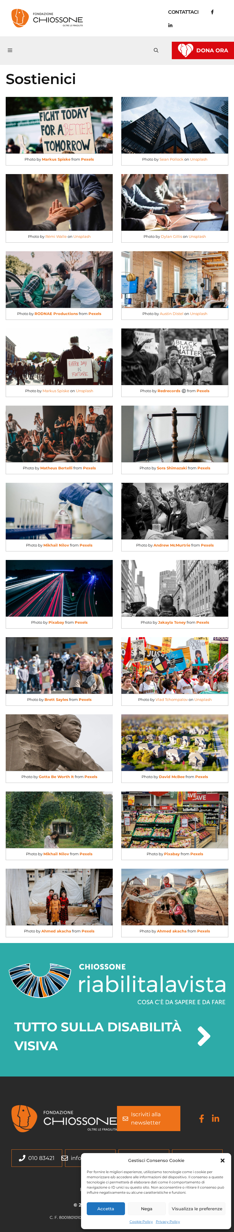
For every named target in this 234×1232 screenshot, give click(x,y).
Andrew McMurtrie (172, 545)
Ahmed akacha (56, 931)
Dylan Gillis (171, 236)
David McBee (172, 776)
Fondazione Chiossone (126, 18)
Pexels (87, 159)
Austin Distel (171, 313)
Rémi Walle (56, 236)
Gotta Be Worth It (56, 776)
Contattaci (183, 12)
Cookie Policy (141, 1221)
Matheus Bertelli (56, 468)
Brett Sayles (56, 699)
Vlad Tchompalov (172, 699)
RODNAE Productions (56, 313)
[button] (222, 1160)
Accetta (105, 1208)
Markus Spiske (56, 159)
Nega (146, 1208)
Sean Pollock (171, 159)
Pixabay (56, 622)
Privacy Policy (168, 1221)
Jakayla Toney (172, 622)
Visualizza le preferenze (197, 1208)
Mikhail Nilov (56, 545)
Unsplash (198, 159)
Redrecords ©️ (172, 390)
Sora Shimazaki (172, 468)
